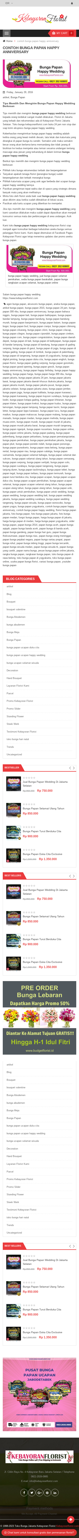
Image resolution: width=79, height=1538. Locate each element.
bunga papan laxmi (49, 407)
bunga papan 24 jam (56, 307)
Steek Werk (13, 724)
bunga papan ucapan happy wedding (26, 655)
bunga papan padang (44, 433)
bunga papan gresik (43, 366)
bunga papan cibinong (63, 326)
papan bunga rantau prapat (48, 539)
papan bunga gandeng (14, 532)
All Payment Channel (45, 1513)
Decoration (12, 670)
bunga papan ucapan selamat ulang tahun (35, 484)
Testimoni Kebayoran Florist (21, 731)
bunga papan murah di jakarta (55, 421)
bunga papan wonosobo (50, 502)
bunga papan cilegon (14, 333)
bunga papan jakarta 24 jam (33, 377)
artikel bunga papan (13, 307)
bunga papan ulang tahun (38, 488)
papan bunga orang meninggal (55, 535)
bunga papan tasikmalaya (32, 469)
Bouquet (11, 601)
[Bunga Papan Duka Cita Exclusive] (13, 855)
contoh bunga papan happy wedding (35, 510)
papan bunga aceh (48, 524)
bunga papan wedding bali (33, 495)
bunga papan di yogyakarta (46, 355)
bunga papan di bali (21, 341)
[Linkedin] (55, 1492)
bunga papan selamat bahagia (31, 455)
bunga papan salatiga (41, 451)
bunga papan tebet (57, 469)
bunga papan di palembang (59, 352)
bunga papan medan (23, 418)
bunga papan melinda (47, 418)
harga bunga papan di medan (18, 521)
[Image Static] (39, 1394)
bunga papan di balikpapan (47, 341)
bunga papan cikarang (14, 330)
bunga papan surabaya (15, 466)
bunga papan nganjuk (14, 429)
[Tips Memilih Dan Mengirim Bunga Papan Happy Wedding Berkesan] (39, 73)
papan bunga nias (28, 535)
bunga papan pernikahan (16, 440)
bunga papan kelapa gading (24, 399)
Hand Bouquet (14, 678)
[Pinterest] (47, 1492)
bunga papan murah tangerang (55, 425)
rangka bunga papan (13, 554)
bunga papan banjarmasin (24, 322)
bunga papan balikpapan (43, 315)
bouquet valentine (16, 609)
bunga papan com (12, 337)
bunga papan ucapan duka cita (23, 647)
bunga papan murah (27, 421)
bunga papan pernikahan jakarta (47, 440)
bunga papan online (63, 429)
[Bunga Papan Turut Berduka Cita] (13, 833)
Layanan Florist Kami (18, 685)
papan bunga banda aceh (24, 528)
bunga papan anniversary (33, 311)
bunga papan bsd (19, 326)
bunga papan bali (20, 315)
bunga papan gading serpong (32, 363)
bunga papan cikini (37, 330)
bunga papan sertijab (38, 462)
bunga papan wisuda (25, 502)
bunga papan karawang (15, 396)
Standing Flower (15, 716)
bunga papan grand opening (17, 366)
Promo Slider (13, 708)
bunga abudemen (16, 624)
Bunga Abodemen (16, 617)
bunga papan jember (59, 388)
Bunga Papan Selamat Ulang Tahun (43, 808)
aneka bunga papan (64, 304)
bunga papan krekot (28, 403)
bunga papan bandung (32, 319)
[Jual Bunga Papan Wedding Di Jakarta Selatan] (13, 783)
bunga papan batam (50, 322)
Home (9, 41)
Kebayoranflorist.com (67, 1526)
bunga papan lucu (49, 410)
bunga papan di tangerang (16, 355)
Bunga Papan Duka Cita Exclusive (42, 854)
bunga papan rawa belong (43, 447)
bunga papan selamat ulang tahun (30, 458)
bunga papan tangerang (40, 466)
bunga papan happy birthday (38, 370)
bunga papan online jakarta (17, 433)
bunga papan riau (19, 451)
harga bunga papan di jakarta (56, 517)
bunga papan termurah (51, 473)
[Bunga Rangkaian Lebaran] (39, 1017)
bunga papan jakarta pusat (40, 385)
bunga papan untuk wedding (51, 491)
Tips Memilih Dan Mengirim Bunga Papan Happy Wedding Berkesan (39, 105)
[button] (69, 768)
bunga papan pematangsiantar (58, 436)
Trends (10, 747)
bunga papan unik (62, 488)
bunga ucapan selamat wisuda (23, 663)
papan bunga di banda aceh (54, 528)
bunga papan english (55, 359)
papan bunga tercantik (57, 543)
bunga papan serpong (14, 462)
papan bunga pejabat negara (18, 539)
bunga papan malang (49, 414)
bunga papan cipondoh (38, 333)
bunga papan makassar (24, 414)
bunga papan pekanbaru (28, 436)
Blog (9, 594)
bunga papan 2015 (34, 307)
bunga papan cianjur (40, 326)
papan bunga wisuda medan (17, 547)
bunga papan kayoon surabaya (45, 396)
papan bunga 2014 (27, 524)
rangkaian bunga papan (38, 554)
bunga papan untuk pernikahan (19, 491)
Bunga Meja (13, 632)
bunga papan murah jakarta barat (20, 425)
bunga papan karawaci (59, 392)
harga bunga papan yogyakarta (51, 521)
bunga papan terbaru (27, 473)
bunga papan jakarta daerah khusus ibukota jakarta (37, 381)
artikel (6, 97)
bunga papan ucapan (41, 477)
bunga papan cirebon (62, 333)
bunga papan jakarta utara (33, 388)
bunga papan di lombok (31, 352)
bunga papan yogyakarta (31, 506)
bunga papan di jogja (47, 348)
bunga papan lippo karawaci (24, 410)
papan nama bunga (27, 550)
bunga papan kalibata (35, 392)
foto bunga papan (20, 513)
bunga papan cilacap (60, 330)
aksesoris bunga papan (40, 304)
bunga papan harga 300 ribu (49, 374)
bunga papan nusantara (39, 429)
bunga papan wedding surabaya (28, 499)
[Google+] (39, 1492)
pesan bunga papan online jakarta (56, 550)
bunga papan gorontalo (61, 363)
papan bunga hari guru (39, 532)
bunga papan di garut (24, 348)
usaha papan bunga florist (24, 561)
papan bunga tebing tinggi (30, 543)
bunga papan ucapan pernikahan (31, 480)
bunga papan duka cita (31, 359)
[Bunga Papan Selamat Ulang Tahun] (13, 810)
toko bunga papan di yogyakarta (34, 558)
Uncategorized (14, 754)
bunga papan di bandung (37, 344)
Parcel (10, 693)
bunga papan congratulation (37, 337)
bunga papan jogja (12, 392)
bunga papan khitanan (52, 399)
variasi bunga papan (50, 561)
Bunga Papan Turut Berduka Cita (42, 831)
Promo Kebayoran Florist (20, 701)
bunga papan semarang (61, 458)
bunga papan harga (23, 374)
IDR (7, 3)
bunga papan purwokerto (16, 447)
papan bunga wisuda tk (46, 547)
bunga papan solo (60, 462)
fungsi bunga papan (29, 517)
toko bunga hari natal (18, 739)
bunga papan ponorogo (58, 444)
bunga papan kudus (50, 403)
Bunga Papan (18, 97)
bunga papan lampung (26, 407)
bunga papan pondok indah (30, 444)
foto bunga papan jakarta (44, 513)
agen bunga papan (16, 304)
